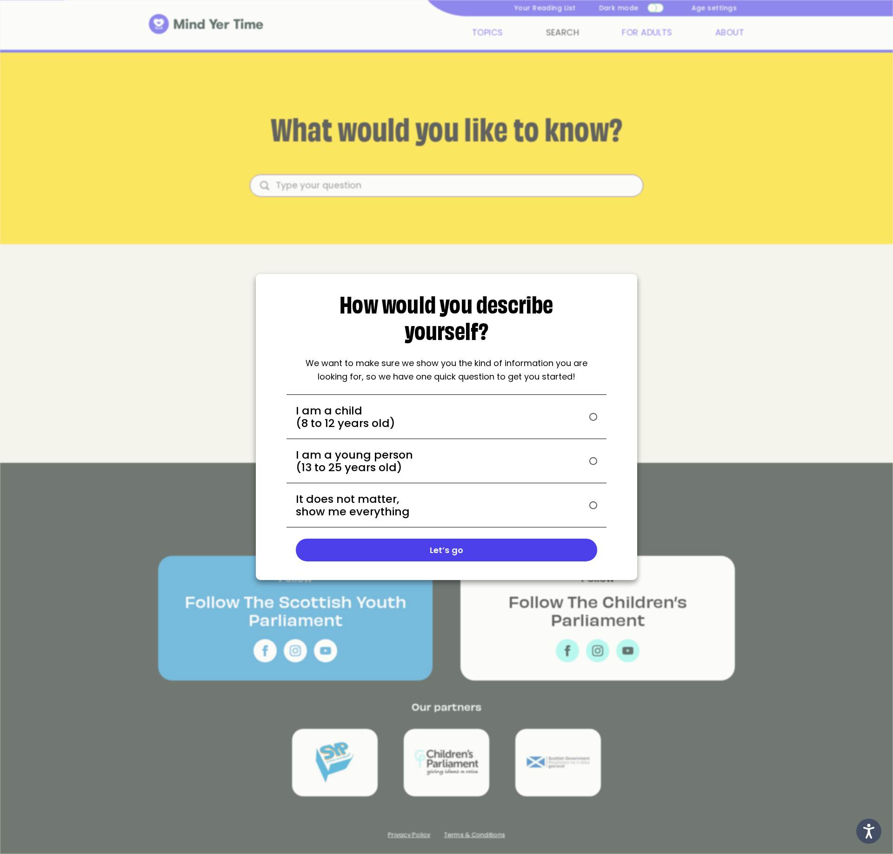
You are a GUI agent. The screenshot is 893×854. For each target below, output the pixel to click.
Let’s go (446, 550)
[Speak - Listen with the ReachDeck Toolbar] (868, 831)
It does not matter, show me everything (353, 505)
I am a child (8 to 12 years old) (345, 416)
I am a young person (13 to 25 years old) (354, 461)
